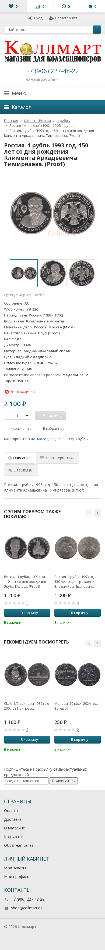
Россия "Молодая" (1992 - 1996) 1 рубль (55, 439)
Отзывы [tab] (23, 470)
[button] (88, 512)
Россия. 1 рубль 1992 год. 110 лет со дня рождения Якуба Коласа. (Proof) (25, 581)
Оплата (11, 810)
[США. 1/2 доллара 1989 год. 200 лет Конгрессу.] (27, 674)
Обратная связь (19, 845)
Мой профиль (16, 876)
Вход (38, 17)
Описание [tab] (22, 457)
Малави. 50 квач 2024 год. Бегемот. (76, 706)
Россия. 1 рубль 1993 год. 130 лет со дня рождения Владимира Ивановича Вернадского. (75, 581)
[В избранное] (47, 622)
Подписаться (64, 780)
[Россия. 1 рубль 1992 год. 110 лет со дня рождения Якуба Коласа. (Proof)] (27, 547)
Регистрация (66, 17)
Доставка (13, 819)
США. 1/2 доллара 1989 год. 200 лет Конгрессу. (27, 706)
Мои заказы (15, 867)
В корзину (29, 612)
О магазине (14, 828)
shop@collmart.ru (26, 907)
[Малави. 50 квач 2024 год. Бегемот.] (77, 674)
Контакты (13, 836)
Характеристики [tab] (60, 457)
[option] (23, 273)
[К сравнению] (39, 622)
